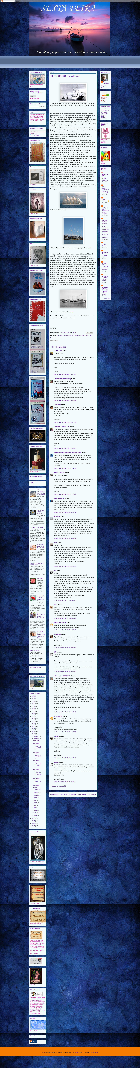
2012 (33, 735)
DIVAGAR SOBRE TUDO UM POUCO (105, 289)
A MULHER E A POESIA (105, 111)
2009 (33, 824)
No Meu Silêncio (104, 264)
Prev (32, 438)
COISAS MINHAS (103, 117)
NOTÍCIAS (40, 582)
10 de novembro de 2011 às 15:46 (65, 494)
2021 (33, 712)
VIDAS (104, 244)
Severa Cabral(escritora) (62, 379)
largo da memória (104, 221)
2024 (33, 705)
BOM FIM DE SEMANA (37, 531)
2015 (33, 727)
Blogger (95, 1056)
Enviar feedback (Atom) (77, 799)
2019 (33, 717)
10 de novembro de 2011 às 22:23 (65, 538)
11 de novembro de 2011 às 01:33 (65, 600)
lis (55, 570)
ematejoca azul (105, 208)
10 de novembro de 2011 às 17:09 (65, 512)
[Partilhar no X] (89, 333)
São (55, 652)
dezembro (37, 740)
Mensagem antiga (89, 794)
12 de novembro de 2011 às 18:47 (65, 782)
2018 (33, 720)
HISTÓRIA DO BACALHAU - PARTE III (37, 767)
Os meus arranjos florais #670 (105, 178)
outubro (36, 796)
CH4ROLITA (58, 716)
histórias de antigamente (65, 335)
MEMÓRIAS (36, 789)
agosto (36, 801)
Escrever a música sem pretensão (105, 268)
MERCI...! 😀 (105, 201)
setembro (36, 799)
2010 (33, 822)
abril (35, 811)
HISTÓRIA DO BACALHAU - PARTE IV (37, 759)
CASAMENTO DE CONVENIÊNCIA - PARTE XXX (41, 638)
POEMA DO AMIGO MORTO (40, 515)
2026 (33, 700)
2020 (33, 715)
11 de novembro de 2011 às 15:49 (65, 712)
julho (35, 804)
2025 (33, 702)
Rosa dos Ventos (105, 253)
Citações (104, 245)
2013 (33, 732)
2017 (33, 722)
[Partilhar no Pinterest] (92, 333)
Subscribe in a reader (36, 1039)
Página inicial (76, 794)
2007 (33, 829)
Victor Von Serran (60, 622)
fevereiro (36, 816)
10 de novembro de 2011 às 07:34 (65, 422)
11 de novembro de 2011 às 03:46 (65, 630)
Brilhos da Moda (105, 175)
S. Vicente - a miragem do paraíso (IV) (105, 191)
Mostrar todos (107, 298)
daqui (89, 248)
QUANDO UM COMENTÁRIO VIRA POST (41, 497)
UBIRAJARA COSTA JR (62, 676)
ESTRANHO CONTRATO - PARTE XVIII (41, 550)
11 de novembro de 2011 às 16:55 (65, 732)
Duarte (56, 762)
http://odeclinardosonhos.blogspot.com (67, 452)
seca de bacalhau (79, 335)
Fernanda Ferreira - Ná (62, 426)
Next (44, 438)
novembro (37, 742)
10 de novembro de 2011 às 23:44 (65, 566)
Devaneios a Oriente (105, 277)
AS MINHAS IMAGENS (105, 114)
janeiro (36, 819)
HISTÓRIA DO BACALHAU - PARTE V (37, 750)
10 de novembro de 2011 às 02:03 (65, 374)
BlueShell (57, 405)
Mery (55, 604)
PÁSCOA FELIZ (34, 654)
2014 (33, 730)
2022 (33, 710)
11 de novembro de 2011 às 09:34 (65, 648)
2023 (33, 707)
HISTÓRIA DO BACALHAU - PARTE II (37, 776)
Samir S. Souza (59, 472)
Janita (103, 199)
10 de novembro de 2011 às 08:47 (65, 448)
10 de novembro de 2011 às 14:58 (65, 468)
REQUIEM (36, 744)
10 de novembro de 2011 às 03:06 (65, 400)
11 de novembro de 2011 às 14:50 (65, 672)
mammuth (76, 1056)
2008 (33, 827)
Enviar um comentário (59, 786)
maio (35, 809)
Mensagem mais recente (60, 794)
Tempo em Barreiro (37, 673)
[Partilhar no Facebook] (91, 333)
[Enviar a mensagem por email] (86, 333)
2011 (33, 737)
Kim (55, 542)
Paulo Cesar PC (59, 498)
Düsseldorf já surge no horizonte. (105, 212)
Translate (36, 135)
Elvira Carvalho (106, 82)
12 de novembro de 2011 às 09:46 (65, 758)
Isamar (56, 736)
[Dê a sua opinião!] (88, 333)
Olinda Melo (58, 351)
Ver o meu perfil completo (105, 86)
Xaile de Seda (104, 187)
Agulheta (57, 516)
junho (35, 806)
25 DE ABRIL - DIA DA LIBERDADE (40, 601)
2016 (33, 725)
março (35, 814)
